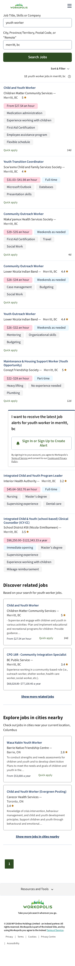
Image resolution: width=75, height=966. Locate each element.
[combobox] (37, 22)
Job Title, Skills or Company (22, 15)
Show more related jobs (37, 697)
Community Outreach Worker (24, 214)
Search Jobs (37, 57)
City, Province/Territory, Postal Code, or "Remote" (29, 35)
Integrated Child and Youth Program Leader (33, 476)
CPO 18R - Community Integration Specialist (36, 655)
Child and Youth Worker (20, 88)
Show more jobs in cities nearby (37, 837)
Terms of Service (19, 458)
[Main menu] (69, 5)
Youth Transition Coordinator (24, 162)
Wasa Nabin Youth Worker (24, 743)
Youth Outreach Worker (20, 314)
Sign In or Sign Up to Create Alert (43, 443)
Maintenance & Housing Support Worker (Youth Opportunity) (36, 363)
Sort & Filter (58, 69)
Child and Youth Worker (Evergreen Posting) (36, 792)
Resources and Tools (35, 889)
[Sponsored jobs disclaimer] (69, 76)
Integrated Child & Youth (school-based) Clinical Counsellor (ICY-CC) (36, 521)
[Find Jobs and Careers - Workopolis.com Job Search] (19, 5)
